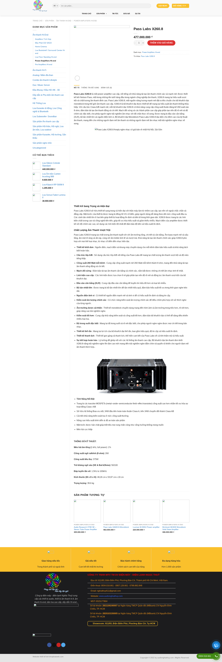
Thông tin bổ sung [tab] (90, 88)
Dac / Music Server (41, 85)
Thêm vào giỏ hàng (161, 43)
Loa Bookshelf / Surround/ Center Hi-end (50, 51)
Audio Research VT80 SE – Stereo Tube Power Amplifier (85, 528)
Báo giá (126, 14)
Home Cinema (41, 47)
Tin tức (115, 14)
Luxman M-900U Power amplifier (146, 527)
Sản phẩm (100, 14)
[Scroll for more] (111, 648)
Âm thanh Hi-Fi (39, 70)
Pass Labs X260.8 (148, 56)
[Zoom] (77, 78)
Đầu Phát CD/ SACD (43, 43)
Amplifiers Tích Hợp (43, 39)
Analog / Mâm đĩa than (43, 75)
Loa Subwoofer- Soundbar (45, 116)
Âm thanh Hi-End (63, 21)
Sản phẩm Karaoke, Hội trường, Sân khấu (49, 136)
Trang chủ (86, 14)
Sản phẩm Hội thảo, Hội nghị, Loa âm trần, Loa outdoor (48, 128)
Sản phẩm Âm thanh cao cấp (46, 121)
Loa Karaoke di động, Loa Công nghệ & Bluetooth (47, 110)
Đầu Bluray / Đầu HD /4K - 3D (46, 90)
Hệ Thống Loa (39, 103)
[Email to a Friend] (140, 62)
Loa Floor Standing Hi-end (46, 57)
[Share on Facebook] (136, 62)
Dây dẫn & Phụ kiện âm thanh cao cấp (48, 96)
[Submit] (148, 6)
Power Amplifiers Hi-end (85, 21)
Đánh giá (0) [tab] (106, 88)
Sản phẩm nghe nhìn (42, 143)
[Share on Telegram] (150, 62)
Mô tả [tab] (76, 88)
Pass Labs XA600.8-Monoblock (116, 527)
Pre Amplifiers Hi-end (43, 64)
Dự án (137, 14)
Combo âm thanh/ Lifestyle (45, 80)
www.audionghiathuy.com (111, 596)
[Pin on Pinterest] (145, 62)
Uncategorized (39, 148)
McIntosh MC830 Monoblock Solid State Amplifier (174, 528)
